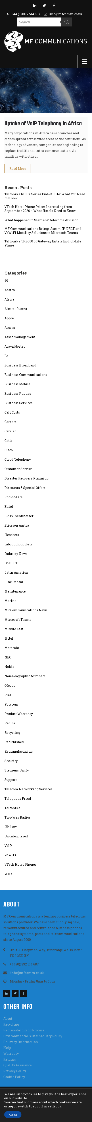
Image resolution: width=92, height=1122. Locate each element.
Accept (13, 1114)
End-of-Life (13, 497)
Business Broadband (20, 365)
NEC (7, 657)
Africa (9, 299)
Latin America (16, 572)
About (7, 1018)
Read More (17, 168)
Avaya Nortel (14, 346)
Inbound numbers (18, 544)
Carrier (10, 431)
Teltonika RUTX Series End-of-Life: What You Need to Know (44, 196)
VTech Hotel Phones (20, 864)
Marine (10, 601)
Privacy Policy (14, 1071)
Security (11, 761)
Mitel (8, 638)
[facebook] (54, 5)
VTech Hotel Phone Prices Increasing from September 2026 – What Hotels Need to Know (40, 209)
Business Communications (25, 375)
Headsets (11, 535)
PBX (7, 695)
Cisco (8, 450)
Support (10, 780)
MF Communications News (26, 610)
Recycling (12, 732)
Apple (9, 318)
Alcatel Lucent (15, 309)
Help (7, 1048)
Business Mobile (17, 384)
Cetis (8, 440)
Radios (9, 723)
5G (6, 280)
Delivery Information (20, 1042)
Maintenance (15, 591)
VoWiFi (10, 855)
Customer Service (18, 469)
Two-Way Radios (17, 817)
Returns (9, 1059)
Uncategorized (16, 836)
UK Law (10, 827)
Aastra (9, 290)
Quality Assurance (17, 1065)
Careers (10, 422)
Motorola (11, 648)
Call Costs (12, 412)
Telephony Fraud (17, 798)
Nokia (9, 666)
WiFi (8, 874)
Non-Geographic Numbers (25, 676)
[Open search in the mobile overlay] (44, 21)
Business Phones (17, 393)
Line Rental (13, 582)
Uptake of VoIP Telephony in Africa (43, 123)
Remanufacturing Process (23, 1030)
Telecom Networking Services (28, 789)
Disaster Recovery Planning (26, 478)
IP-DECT (11, 563)
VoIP (8, 845)
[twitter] (44, 5)
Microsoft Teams (17, 619)
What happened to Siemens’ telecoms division (41, 220)
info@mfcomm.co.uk (65, 14)
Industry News (15, 553)
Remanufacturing (18, 751)
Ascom (9, 327)
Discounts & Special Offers (25, 488)
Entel (8, 506)
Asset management (20, 337)
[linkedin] (35, 5)
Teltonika (12, 808)
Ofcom (9, 685)
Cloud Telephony (17, 459)
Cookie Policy (14, 1077)
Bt (6, 356)
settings (54, 1106)
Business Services (18, 403)
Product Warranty (18, 714)
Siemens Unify (16, 770)
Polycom (11, 704)
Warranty (11, 1053)
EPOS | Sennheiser (18, 516)
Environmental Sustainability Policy (32, 1036)
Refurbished (14, 742)
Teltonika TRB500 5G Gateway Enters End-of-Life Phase (42, 243)
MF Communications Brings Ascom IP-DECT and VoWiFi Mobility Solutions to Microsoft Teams (43, 231)
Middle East (13, 629)
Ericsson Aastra (16, 525)
